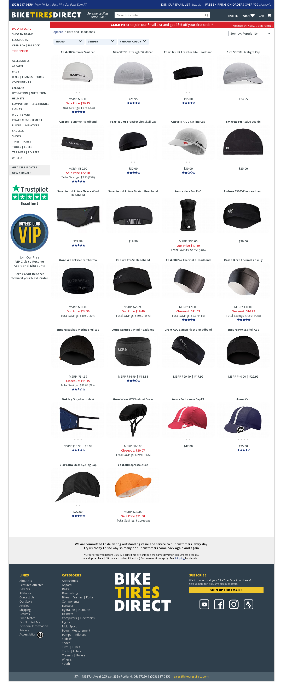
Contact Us (26, 597)
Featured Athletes (31, 585)
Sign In (233, 16)
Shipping (179, 558)
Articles (24, 606)
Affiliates (25, 593)
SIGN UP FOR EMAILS (226, 590)
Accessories (21, 61)
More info (265, 4)
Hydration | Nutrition (29, 93)
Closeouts (20, 40)
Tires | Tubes (21, 141)
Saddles (18, 131)
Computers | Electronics (30, 104)
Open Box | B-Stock (26, 45)
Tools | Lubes (22, 147)
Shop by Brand (22, 34)
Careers (24, 589)
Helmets (18, 98)
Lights (17, 109)
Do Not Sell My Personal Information (33, 624)
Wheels (17, 158)
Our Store (26, 601)
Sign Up (196, 4)
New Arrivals (21, 173)
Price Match (27, 618)
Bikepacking (70, 593)
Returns (24, 614)
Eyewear (18, 87)
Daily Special (21, 28)
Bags (15, 71)
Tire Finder (20, 51)
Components (21, 82)
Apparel (18, 66)
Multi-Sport (21, 114)
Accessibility (27, 634)
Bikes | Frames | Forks (28, 77)
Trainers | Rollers (25, 152)
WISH (246, 16)
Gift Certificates (24, 167)
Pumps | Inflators (25, 125)
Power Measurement (27, 120)
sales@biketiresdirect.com (191, 676)
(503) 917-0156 (22, 4)
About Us (25, 581)
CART (262, 16)
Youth (66, 664)
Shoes (16, 136)
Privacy (24, 630)
